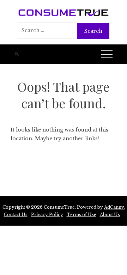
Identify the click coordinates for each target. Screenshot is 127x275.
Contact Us (16, 214)
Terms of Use (81, 214)
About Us (110, 214)
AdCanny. (114, 207)
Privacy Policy (47, 214)
